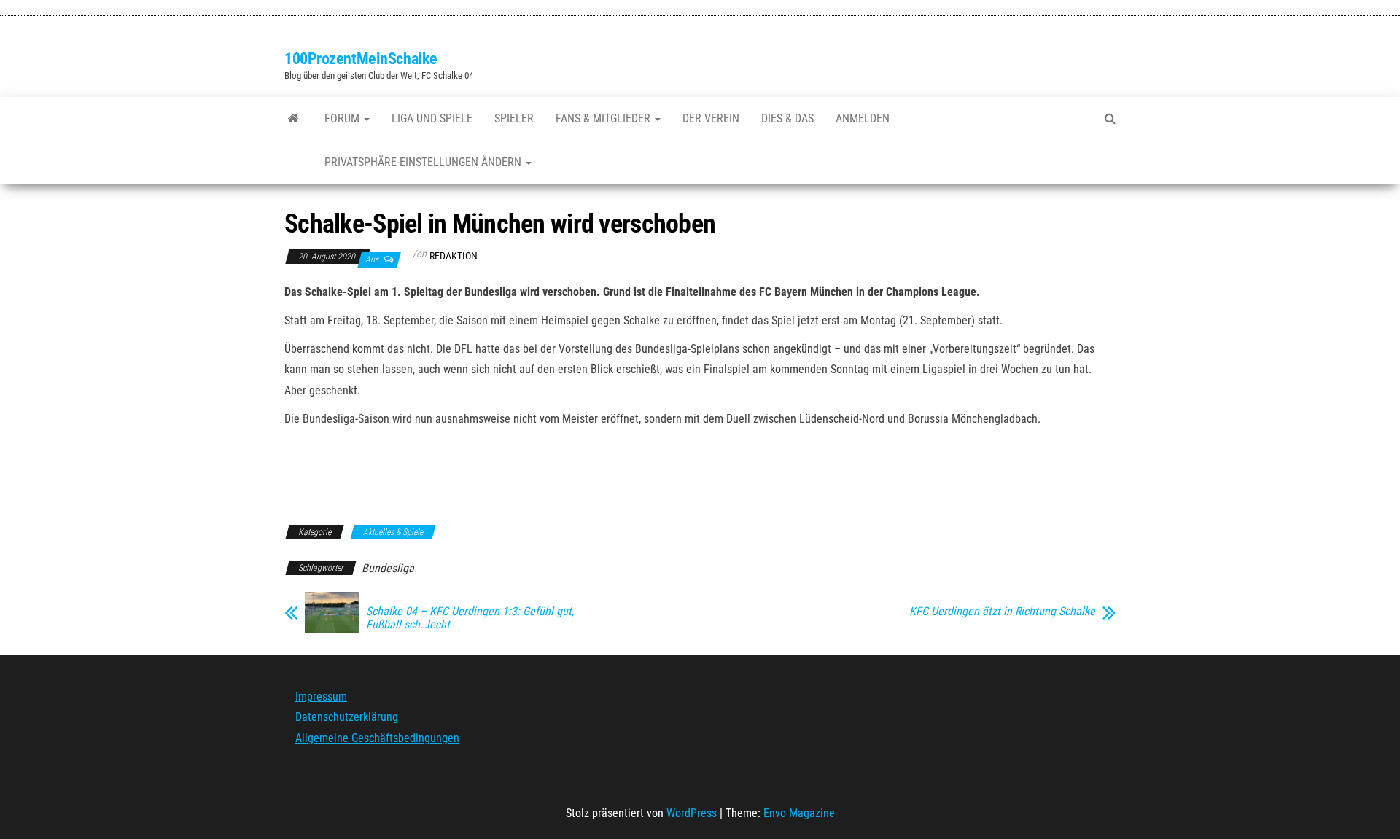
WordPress (691, 813)
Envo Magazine (799, 813)
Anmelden (863, 118)
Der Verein (710, 118)
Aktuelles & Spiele (393, 532)
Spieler (514, 118)
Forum (343, 118)
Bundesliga (388, 568)
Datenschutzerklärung (346, 717)
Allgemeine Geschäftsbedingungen (377, 738)
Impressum (321, 696)
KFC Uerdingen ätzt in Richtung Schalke (1002, 611)
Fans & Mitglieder (604, 118)
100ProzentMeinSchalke (361, 59)
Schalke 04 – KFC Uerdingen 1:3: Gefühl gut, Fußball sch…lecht (470, 618)
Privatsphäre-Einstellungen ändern (424, 162)
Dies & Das (787, 118)
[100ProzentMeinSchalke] (293, 119)
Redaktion (453, 256)
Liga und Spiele (432, 118)
